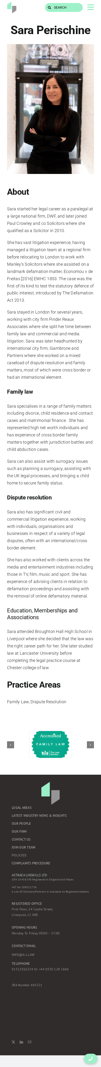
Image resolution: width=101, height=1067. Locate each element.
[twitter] (13, 1042)
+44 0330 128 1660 (40, 969)
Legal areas (21, 808)
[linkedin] (21, 1042)
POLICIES (19, 855)
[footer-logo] (11, 3)
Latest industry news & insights (39, 815)
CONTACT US (21, 839)
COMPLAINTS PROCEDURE (31, 863)
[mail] (29, 1042)
